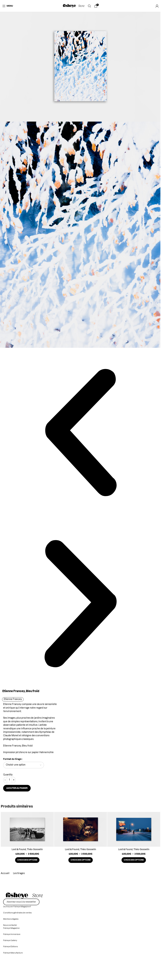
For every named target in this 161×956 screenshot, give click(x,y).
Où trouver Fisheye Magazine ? (17, 907)
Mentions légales (10, 919)
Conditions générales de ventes (17, 913)
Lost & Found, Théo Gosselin (27, 849)
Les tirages (19, 873)
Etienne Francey (13, 699)
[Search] (89, 6)
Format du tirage (12, 759)
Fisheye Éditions (10, 947)
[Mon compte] (157, 6)
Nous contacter (10, 925)
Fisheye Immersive (11, 934)
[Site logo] (74, 6)
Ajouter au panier (17, 788)
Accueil (5, 873)
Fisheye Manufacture (13, 953)
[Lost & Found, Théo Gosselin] (27, 829)
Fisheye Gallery (10, 940)
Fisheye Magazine (11, 928)
